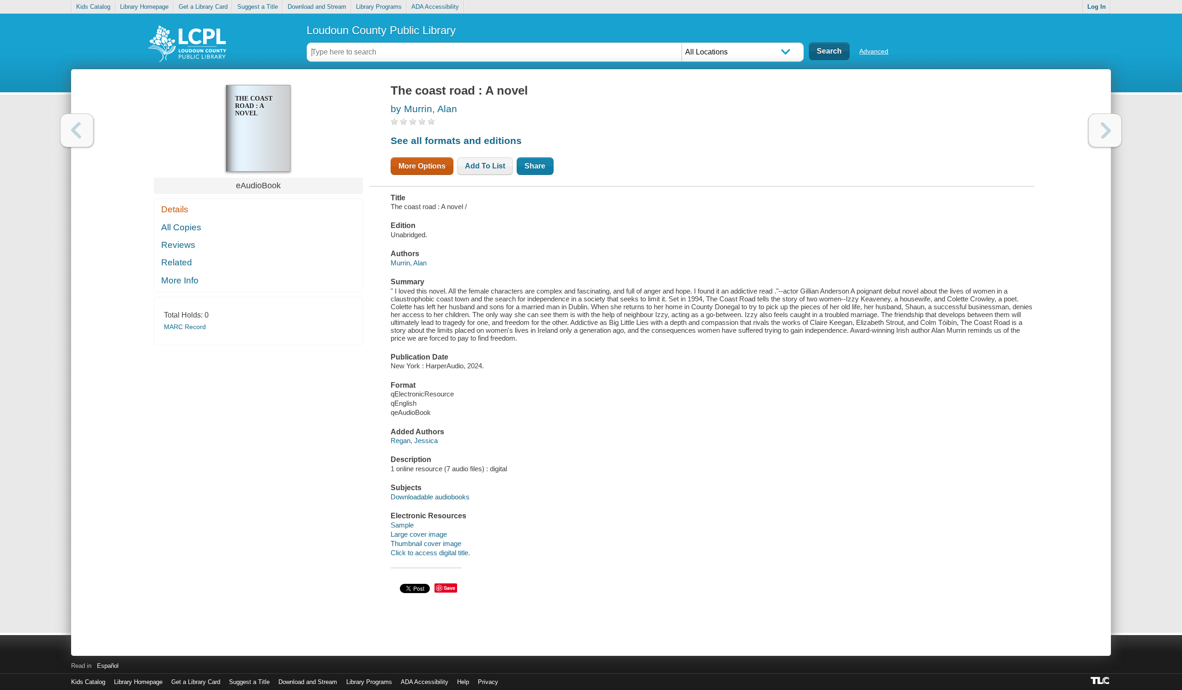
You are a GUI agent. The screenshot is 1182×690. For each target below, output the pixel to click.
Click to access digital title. (430, 553)
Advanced (873, 51)
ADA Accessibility (435, 6)
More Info (180, 280)
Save (449, 587)
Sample (402, 525)
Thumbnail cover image (426, 543)
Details (174, 209)
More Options (422, 166)
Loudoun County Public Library (381, 30)
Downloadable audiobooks (430, 497)
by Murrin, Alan (424, 108)
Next (1105, 130)
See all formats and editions (456, 140)
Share (535, 166)
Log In (1096, 6)
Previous (77, 130)
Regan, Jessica (414, 440)
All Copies (181, 227)
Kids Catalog (93, 6)
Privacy (488, 681)
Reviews (178, 245)
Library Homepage (144, 6)
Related (176, 262)
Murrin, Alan (409, 263)
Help (463, 681)
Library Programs (379, 6)
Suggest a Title (257, 6)
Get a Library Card (203, 6)
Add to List (485, 166)
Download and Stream (317, 6)
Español (108, 665)
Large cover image (419, 534)
